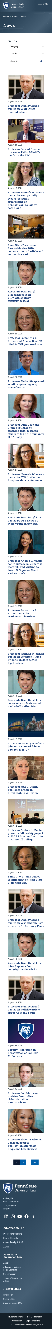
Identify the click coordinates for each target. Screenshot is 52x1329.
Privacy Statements (16, 1317)
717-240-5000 (9, 1205)
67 (35, 1162)
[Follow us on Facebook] (26, 1217)
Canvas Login (9, 1299)
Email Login (8, 1294)
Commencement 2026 (12, 1303)
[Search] (41, 61)
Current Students (10, 1238)
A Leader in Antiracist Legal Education (12, 1268)
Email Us (7, 1208)
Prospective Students (12, 1234)
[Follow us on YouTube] (19, 1217)
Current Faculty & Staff (13, 1242)
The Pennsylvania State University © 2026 (27, 1325)
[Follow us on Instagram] (13, 1217)
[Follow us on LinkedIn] (6, 1217)
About (15, 16)
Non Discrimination (34, 1317)
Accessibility (17, 1321)
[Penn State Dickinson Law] (15, 5)
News (23, 16)
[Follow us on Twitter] (33, 1217)
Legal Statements (33, 1321)
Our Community (9, 1274)
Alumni (6, 1246)
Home (6, 16)
